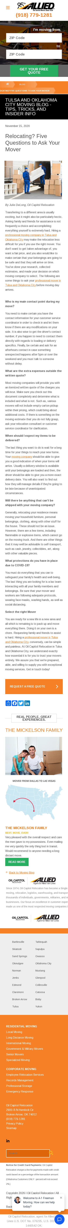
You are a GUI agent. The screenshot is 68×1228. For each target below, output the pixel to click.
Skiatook (17, 949)
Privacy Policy (14, 1123)
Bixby (38, 999)
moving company (22, 456)
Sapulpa (39, 949)
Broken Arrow (19, 999)
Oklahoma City (43, 963)
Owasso (40, 956)
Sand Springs (19, 956)
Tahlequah (41, 941)
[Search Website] (51, 1153)
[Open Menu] (8, 8)
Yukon (38, 1006)
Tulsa (15, 1006)
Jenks (15, 977)
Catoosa (40, 992)
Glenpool (40, 977)
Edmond (16, 985)
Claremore (18, 992)
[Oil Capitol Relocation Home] (35, 7)
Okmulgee (17, 963)
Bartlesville (18, 941)
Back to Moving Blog (21, 872)
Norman (16, 970)
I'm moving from (46, 30)
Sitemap (11, 1128)
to (58, 46)
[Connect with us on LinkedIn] (8, 1141)
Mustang (40, 970)
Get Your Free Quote (34, 70)
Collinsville (41, 985)
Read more (16, 861)
